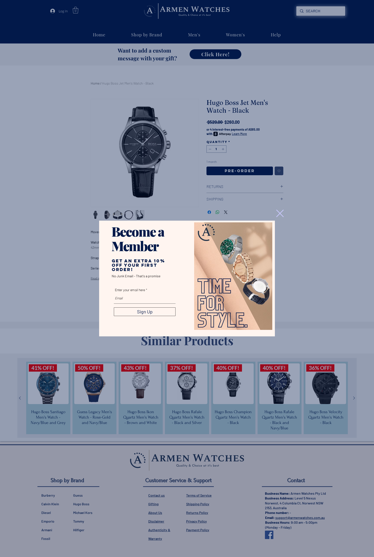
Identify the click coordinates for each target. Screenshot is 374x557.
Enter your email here (130, 290)
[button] (280, 213)
